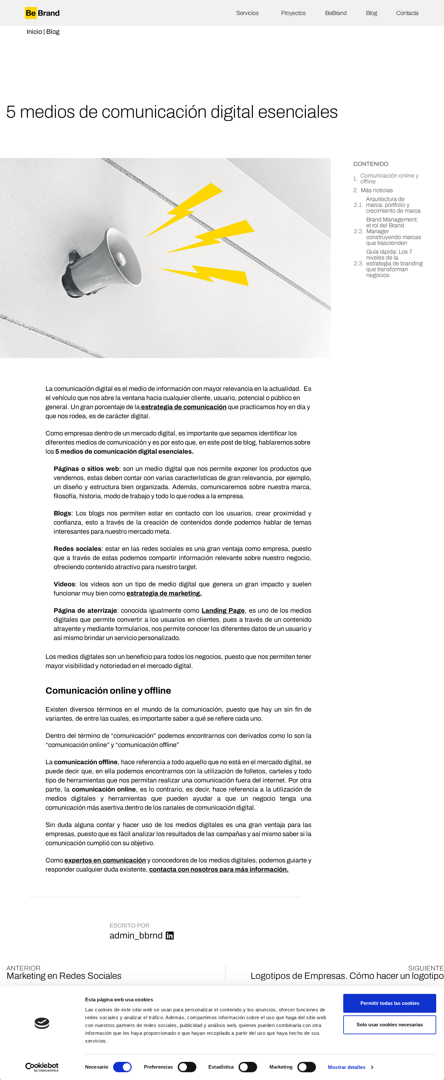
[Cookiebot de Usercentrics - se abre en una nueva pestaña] (42, 1067)
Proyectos (293, 13)
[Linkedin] (170, 935)
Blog (371, 13)
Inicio (34, 31)
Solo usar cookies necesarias (390, 1024)
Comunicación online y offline (389, 178)
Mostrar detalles (346, 1067)
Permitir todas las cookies (389, 1003)
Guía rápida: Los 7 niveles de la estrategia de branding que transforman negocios (394, 263)
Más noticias (377, 190)
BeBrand (335, 13)
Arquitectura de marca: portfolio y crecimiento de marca (393, 205)
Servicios (247, 13)
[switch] (187, 1067)
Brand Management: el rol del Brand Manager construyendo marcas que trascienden (393, 231)
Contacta (407, 13)
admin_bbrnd (136, 935)
